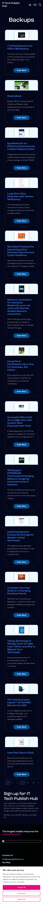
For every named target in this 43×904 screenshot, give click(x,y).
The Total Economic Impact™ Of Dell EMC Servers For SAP (19, 703)
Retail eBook (14, 96)
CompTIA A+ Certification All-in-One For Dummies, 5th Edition (20, 365)
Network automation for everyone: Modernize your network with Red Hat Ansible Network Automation (19, 307)
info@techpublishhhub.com (13, 859)
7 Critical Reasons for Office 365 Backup (19, 47)
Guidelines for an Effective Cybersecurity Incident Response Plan (21, 146)
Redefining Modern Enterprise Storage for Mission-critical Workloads (20, 536)
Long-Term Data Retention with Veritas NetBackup (20, 197)
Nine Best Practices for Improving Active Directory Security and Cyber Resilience (20, 251)
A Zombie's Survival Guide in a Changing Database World (18, 591)
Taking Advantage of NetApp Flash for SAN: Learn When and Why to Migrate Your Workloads (21, 647)
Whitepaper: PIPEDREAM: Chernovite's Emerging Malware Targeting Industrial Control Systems (20, 477)
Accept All (21, 887)
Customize (21, 893)
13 (33, 783)
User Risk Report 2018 (20, 753)
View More (21, 70)
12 (28, 783)
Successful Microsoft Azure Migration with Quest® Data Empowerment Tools (19, 421)
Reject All (21, 899)
